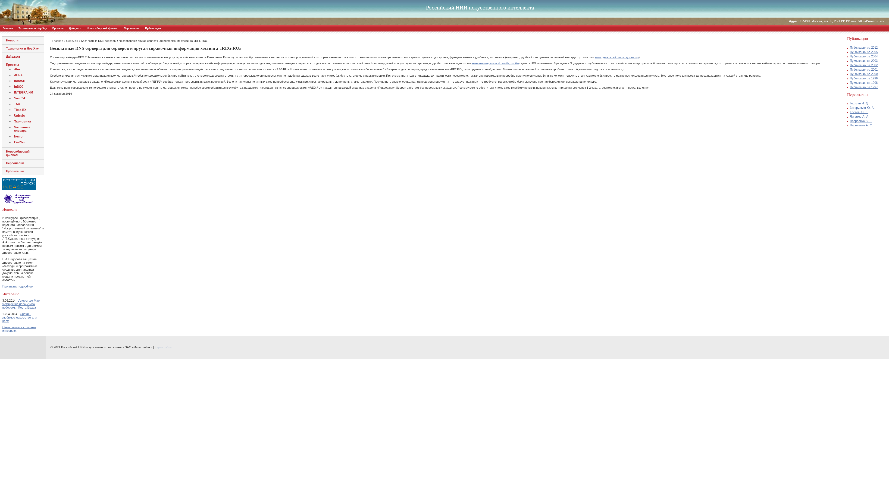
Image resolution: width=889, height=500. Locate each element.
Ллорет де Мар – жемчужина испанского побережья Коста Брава (22, 304)
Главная (8, 28)
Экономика (22, 121)
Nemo (18, 136)
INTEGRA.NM (23, 92)
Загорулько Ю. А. (862, 107)
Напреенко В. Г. (861, 121)
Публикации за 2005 (864, 52)
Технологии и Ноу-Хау (33, 28)
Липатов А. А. (859, 116)
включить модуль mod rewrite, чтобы (495, 63)
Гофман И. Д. (859, 103)
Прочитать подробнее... (18, 286)
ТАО (17, 104)
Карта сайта (163, 347)
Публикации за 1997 (864, 87)
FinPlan (19, 142)
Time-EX (20, 110)
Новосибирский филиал (102, 28)
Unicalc (19, 115)
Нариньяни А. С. (861, 125)
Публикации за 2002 (864, 65)
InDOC (18, 86)
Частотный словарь (22, 128)
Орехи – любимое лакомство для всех (19, 317)
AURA (18, 75)
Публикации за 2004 (864, 56)
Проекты (57, 28)
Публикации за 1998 (864, 82)
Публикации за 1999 (864, 78)
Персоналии (132, 28)
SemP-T (19, 98)
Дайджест (75, 28)
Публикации (153, 28)
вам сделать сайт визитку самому (617, 57)
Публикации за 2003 (864, 60)
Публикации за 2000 (864, 74)
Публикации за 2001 (864, 69)
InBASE (19, 81)
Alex (17, 69)
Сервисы (72, 41)
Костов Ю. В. (859, 112)
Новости (12, 40)
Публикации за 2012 (864, 47)
